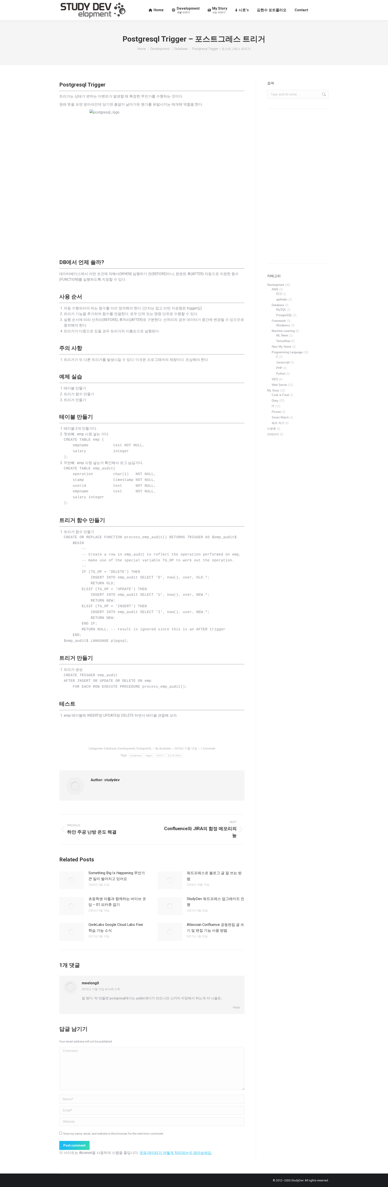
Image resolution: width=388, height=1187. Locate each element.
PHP (279, 368)
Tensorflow (283, 341)
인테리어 (273, 434)
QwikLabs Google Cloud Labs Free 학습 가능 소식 (115, 927)
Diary (275, 400)
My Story (273, 390)
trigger (149, 755)
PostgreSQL (144, 748)
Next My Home (281, 346)
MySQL (281, 309)
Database (110, 748)
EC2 (279, 294)
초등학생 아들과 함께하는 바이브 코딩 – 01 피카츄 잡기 (117, 902)
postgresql (135, 755)
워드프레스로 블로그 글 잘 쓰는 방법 (214, 876)
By (163, 748)
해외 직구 (278, 423)
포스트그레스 (174, 755)
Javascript (283, 362)
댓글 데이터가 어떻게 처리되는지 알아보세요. (175, 1153)
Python (280, 373)
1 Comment (208, 748)
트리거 (160, 755)
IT (273, 406)
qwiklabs (281, 299)
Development (126, 748)
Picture (276, 411)
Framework (279, 320)
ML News (282, 335)
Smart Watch (280, 417)
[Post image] (71, 880)
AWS (275, 289)
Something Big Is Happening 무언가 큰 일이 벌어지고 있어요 (116, 876)
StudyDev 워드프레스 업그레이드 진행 (215, 902)
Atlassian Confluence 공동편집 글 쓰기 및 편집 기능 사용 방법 (215, 927)
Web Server (279, 385)
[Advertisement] (298, 186)
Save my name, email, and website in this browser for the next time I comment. (113, 1133)
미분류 (271, 428)
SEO (275, 379)
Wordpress (283, 325)
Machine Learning (283, 331)
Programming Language (287, 352)
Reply (236, 1007)
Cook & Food (280, 395)
